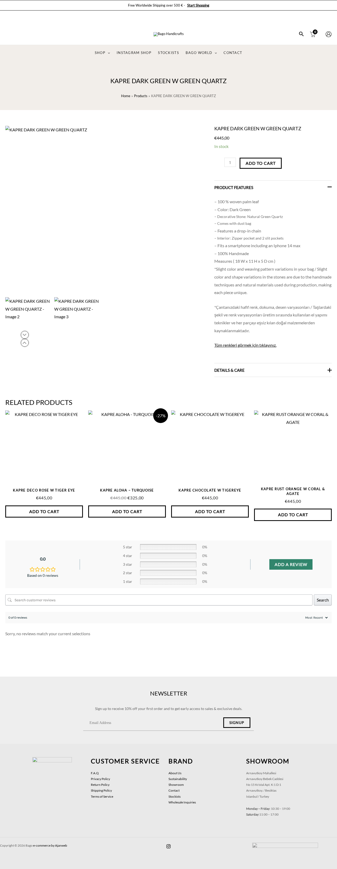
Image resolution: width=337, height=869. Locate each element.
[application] (107, 53)
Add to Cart (261, 163)
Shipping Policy (101, 790)
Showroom (176, 785)
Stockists (174, 796)
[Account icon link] (328, 34)
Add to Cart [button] (44, 511)
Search (323, 599)
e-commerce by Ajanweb (50, 845)
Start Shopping (198, 5)
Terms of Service (102, 796)
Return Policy (100, 785)
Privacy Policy (100, 779)
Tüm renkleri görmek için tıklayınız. (245, 344)
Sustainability (177, 779)
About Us (174, 773)
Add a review (291, 564)
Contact (174, 790)
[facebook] (168, 846)
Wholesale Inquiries (182, 802)
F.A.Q (95, 773)
